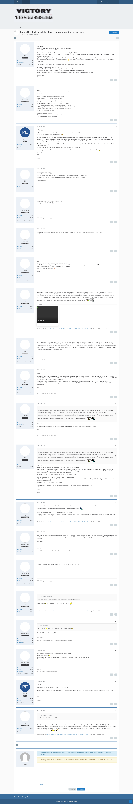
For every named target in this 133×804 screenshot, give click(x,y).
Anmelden (101, 2)
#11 (116, 403)
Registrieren (109, 2)
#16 (116, 592)
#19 (116, 681)
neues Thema (44, 761)
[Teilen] (117, 38)
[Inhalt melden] (111, 80)
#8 (116, 289)
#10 (116, 370)
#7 (116, 258)
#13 (116, 502)
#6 (116, 229)
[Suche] (116, 2)
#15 (116, 561)
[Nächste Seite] (24, 38)
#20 (116, 710)
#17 (116, 621)
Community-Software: (66, 801)
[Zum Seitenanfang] (130, 801)
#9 (116, 339)
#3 (116, 126)
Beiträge (19, 60)
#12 (116, 445)
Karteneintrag (20, 62)
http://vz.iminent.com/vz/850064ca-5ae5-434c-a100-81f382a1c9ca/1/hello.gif (68, 329)
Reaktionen (19, 104)
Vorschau (72, 789)
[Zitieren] (115, 80)
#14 (116, 532)
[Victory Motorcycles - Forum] (66, 14)
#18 (116, 650)
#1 (116, 43)
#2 (116, 87)
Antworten (81, 789)
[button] (41, 784)
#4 (116, 169)
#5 (116, 198)
